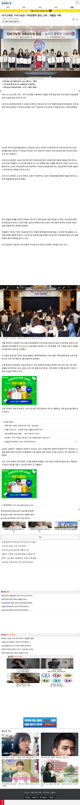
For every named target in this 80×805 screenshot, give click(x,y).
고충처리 (53, 792)
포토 (55, 7)
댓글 (40, 537)
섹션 (39, 7)
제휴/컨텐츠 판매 (36, 792)
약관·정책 (46, 792)
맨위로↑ (52, 797)
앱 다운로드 (43, 797)
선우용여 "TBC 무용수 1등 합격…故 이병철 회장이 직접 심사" (27, 438)
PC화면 (27, 797)
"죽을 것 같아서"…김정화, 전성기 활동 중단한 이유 (23, 429)
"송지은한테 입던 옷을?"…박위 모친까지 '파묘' (21, 433)
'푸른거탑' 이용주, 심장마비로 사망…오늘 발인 (21, 425)
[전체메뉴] (77, 2)
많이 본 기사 (6, 731)
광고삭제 (2, 802)
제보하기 (34, 797)
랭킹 (23, 7)
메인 (7, 7)
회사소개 (27, 792)
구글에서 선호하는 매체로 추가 (11, 21)
